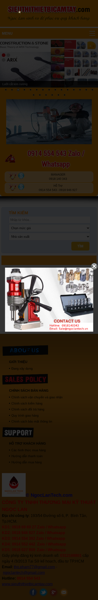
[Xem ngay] (49, 331)
